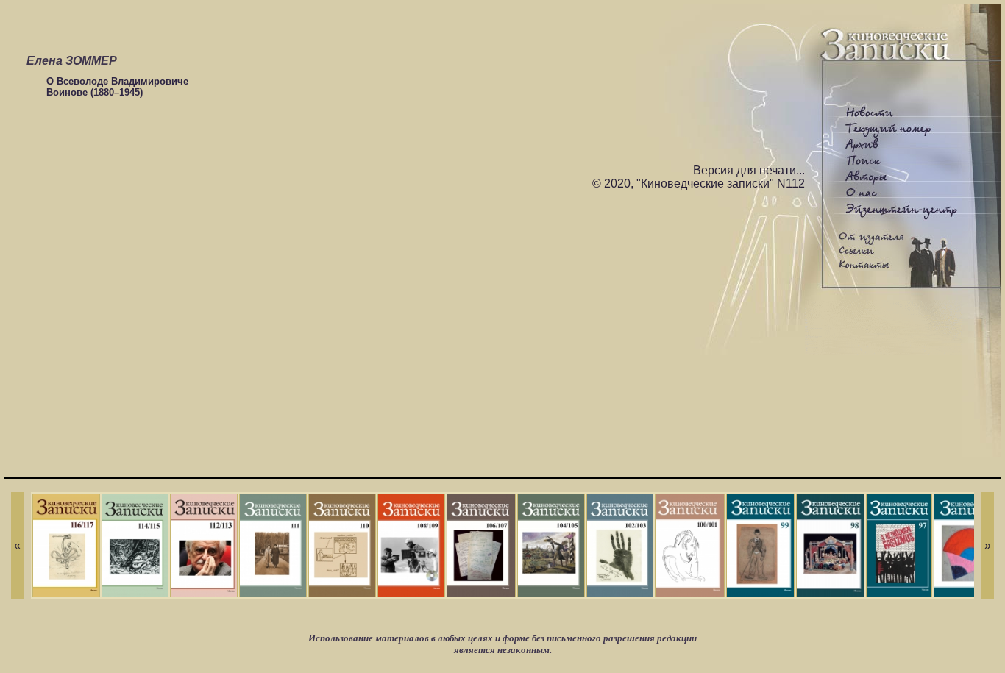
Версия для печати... (749, 170)
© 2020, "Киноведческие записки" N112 (698, 183)
